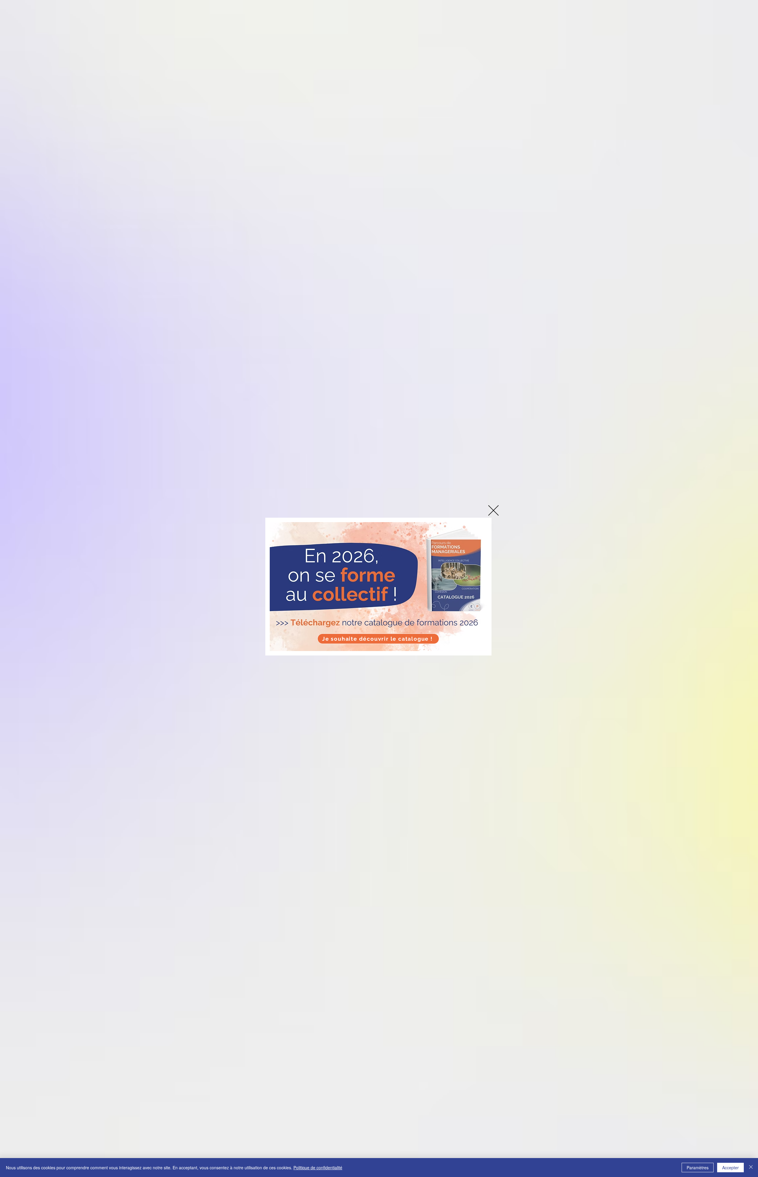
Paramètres (698, 1167)
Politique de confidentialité (317, 1167)
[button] (493, 510)
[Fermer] (750, 1167)
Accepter (730, 1167)
